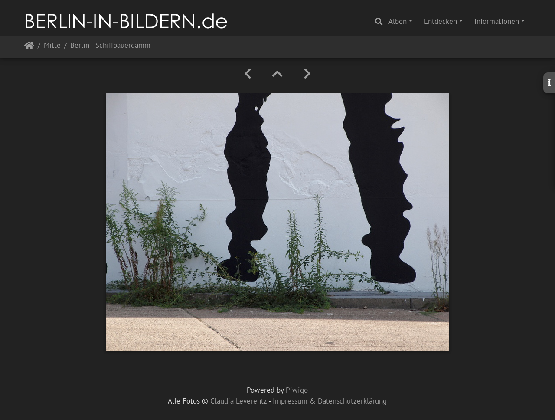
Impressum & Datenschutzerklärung (330, 401)
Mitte (52, 46)
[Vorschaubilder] (277, 74)
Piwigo (297, 390)
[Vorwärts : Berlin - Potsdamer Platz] (307, 74)
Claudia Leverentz (238, 401)
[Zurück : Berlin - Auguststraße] (248, 74)
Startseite (29, 47)
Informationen (496, 21)
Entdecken (440, 21)
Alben (397, 21)
